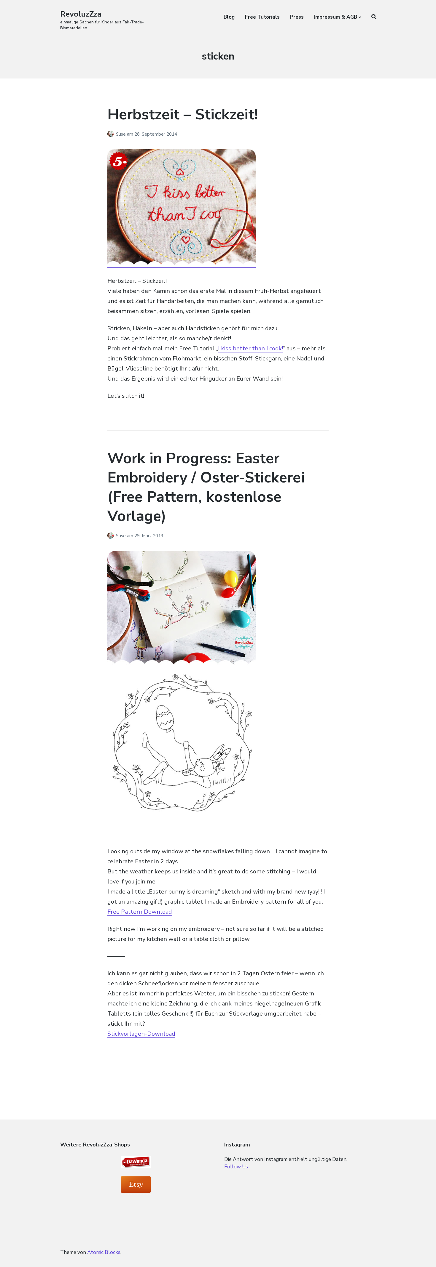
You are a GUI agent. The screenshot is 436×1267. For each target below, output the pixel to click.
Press (297, 17)
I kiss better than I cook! (250, 348)
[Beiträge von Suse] (111, 134)
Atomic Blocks (103, 1252)
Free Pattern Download (139, 912)
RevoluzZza (80, 14)
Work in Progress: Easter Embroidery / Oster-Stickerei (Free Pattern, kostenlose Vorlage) (206, 487)
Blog (229, 17)
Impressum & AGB (335, 17)
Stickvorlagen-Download (141, 1034)
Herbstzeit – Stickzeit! (182, 114)
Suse (121, 134)
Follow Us (236, 1166)
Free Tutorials (262, 17)
